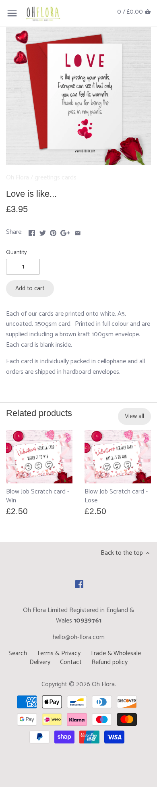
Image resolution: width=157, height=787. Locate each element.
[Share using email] (77, 231)
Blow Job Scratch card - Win (37, 496)
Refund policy (109, 662)
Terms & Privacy (59, 653)
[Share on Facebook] (32, 231)
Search (17, 653)
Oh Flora (17, 177)
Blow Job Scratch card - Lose (116, 496)
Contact (71, 662)
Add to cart (29, 288)
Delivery (39, 662)
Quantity (16, 252)
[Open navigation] (12, 13)
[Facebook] (79, 584)
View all (134, 416)
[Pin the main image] (53, 231)
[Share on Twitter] (42, 231)
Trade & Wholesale (115, 653)
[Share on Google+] (65, 231)
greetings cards (55, 177)
